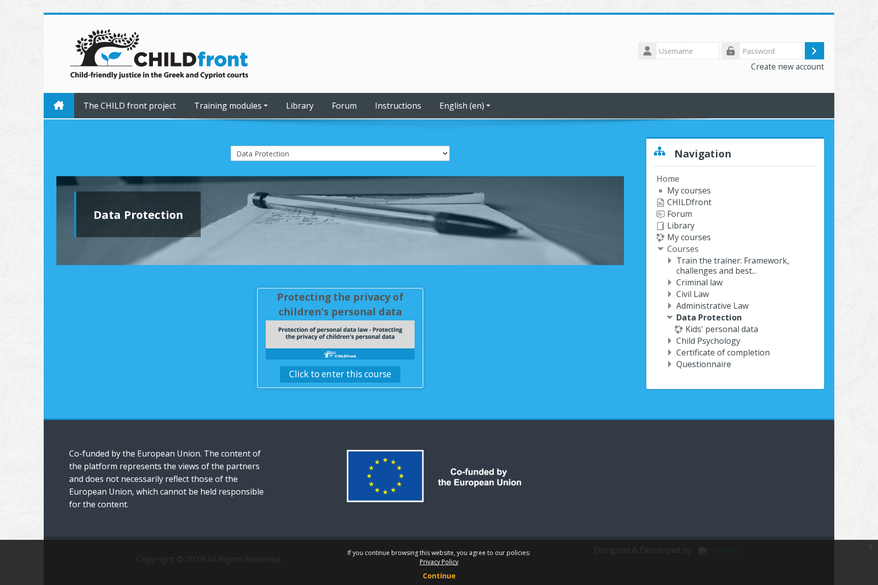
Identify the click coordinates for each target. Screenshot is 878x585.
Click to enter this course (340, 374)
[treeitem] (735, 271)
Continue (439, 575)
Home (667, 178)
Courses (683, 248)
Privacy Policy (439, 562)
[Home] (160, 52)
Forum (344, 105)
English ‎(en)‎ (462, 105)
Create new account (787, 66)
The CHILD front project (129, 105)
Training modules (228, 105)
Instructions (398, 105)
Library (299, 105)
